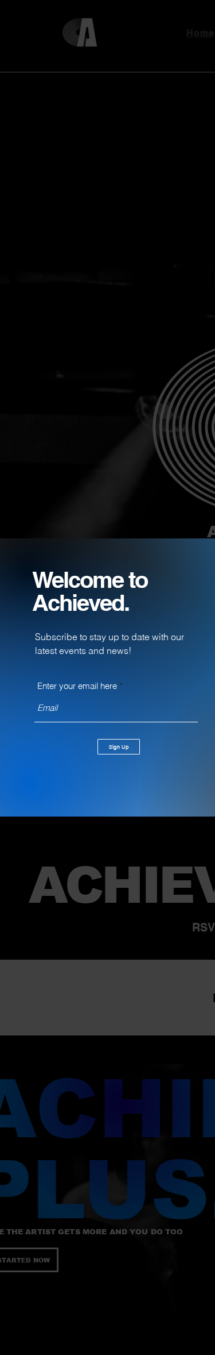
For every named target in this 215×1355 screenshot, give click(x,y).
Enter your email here (77, 686)
